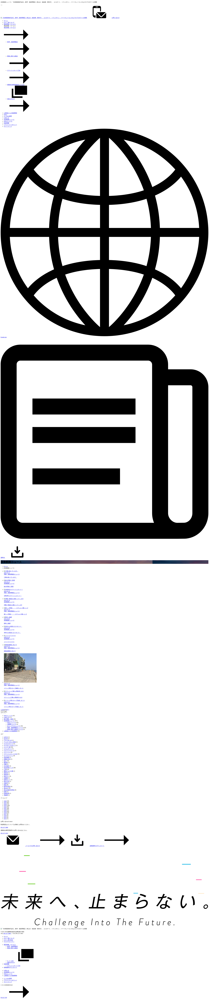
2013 (5, 818)
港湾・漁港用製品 (12, 946)
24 (3, 709)
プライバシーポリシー (10, 124)
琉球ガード (7, 779)
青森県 (6, 795)
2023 (5, 805)
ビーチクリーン (8, 755)
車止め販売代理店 (9, 790)
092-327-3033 (4, 833)
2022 (5, 807)
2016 (5, 815)
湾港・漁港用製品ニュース (15, 727)
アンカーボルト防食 (10, 742)
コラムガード (8, 749)
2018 (5, 812)
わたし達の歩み (8, 940)
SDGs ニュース (11, 722)
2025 (5, 802)
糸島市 (6, 783)
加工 (5, 761)
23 (2, 709)
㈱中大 (6, 737)
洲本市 (6, 772)
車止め (6, 788)
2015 (5, 817)
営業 (5, 764)
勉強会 (6, 762)
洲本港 (6, 774)
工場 (5, 769)
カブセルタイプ (8, 743)
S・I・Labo (10, 960)
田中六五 (6, 781)
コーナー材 (7, 747)
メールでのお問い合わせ (32, 845)
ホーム (6, 20)
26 (6, 709)
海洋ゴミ (6, 776)
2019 (5, 811)
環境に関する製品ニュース (15, 729)
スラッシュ (7, 752)
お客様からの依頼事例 (10, 113)
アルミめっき (8, 740)
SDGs (5, 114)
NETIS (6, 738)
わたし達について (9, 22)
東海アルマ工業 (8, 771)
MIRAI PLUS (11, 962)
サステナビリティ (9, 941)
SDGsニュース (8, 121)
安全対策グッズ (8, 767)
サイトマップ (8, 126)
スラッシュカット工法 (10, 754)
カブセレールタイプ (10, 745)
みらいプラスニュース (13, 726)
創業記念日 (7, 759)
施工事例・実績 (8, 719)
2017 (5, 814)
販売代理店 (7, 786)
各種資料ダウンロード (10, 967)
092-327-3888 (4, 827)
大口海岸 (6, 766)
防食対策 (6, 793)
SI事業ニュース (11, 724)
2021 (5, 808)
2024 (5, 804)
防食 (5, 791)
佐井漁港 (6, 757)
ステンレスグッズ (9, 750)
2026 (5, 801)
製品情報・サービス (10, 24)
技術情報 (6, 123)
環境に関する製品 (12, 948)
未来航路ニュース (9, 119)
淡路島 (6, 778)
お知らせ (6, 118)
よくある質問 (8, 116)
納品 (5, 784)
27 (7, 709)
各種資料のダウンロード (96, 845)
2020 (5, 810)
